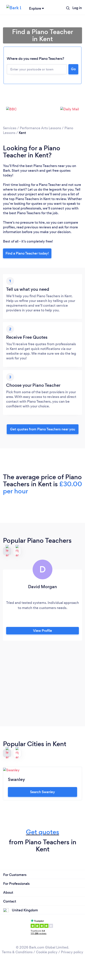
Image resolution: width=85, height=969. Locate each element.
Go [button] (73, 69)
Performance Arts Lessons (40, 128)
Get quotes (42, 832)
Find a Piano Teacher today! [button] (27, 253)
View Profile (42, 630)
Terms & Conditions (17, 952)
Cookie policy (47, 952)
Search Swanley (42, 792)
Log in (77, 8)
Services (9, 128)
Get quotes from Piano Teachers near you (42, 429)
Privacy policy (72, 952)
